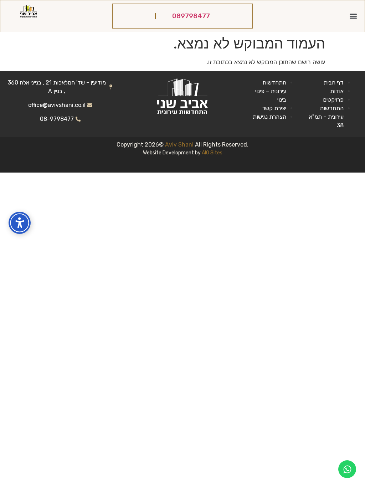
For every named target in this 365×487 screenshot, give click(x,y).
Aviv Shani (180, 144)
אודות (337, 91)
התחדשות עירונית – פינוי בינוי (270, 91)
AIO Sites (212, 153)
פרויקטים (333, 99)
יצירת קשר (274, 108)
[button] (353, 16)
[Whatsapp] (347, 469)
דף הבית (334, 82)
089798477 (191, 16)
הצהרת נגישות (269, 116)
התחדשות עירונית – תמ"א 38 (326, 117)
